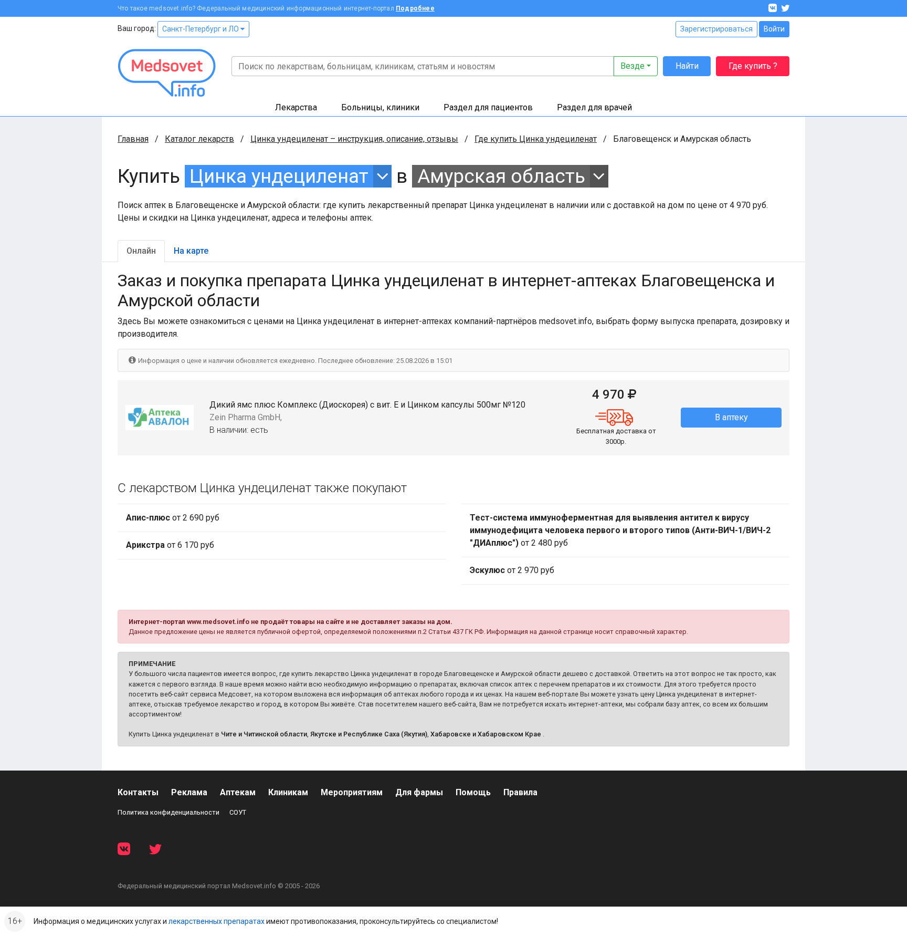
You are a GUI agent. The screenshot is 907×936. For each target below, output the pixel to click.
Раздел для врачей (594, 107)
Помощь (473, 792)
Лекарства (296, 107)
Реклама (189, 792)
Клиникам (288, 792)
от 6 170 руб (170, 545)
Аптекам (238, 792)
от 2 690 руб (172, 518)
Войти (774, 29)
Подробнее (415, 8)
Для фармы (419, 792)
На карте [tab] (191, 251)
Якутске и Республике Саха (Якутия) (368, 734)
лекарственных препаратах (216, 921)
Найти (687, 66)
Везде (632, 66)
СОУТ (237, 812)
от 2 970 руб (512, 570)
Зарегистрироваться (716, 29)
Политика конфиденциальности (168, 812)
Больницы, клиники (380, 107)
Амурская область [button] (501, 176)
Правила (520, 792)
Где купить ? (753, 66)
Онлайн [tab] (141, 251)
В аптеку (731, 417)
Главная (133, 139)
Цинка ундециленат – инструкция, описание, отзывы (354, 139)
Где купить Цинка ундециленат (535, 139)
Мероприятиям (352, 792)
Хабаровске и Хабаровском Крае (485, 734)
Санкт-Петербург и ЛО (201, 29)
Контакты (138, 792)
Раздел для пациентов (488, 107)
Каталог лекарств (199, 139)
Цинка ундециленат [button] (278, 176)
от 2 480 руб (620, 530)
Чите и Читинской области (264, 734)
